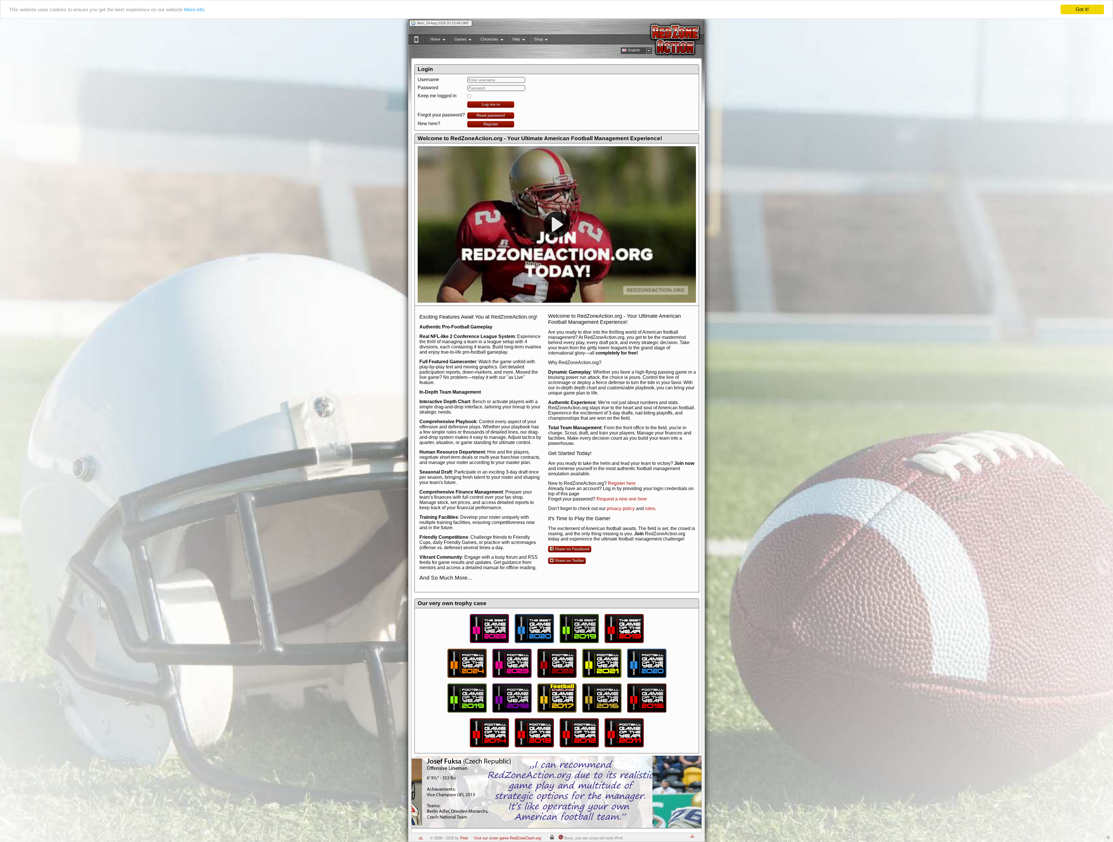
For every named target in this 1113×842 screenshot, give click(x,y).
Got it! (1082, 9)
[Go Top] (420, 838)
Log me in (491, 104)
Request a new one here (621, 498)
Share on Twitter (569, 560)
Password (428, 87)
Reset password (491, 115)
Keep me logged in (437, 95)
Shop (535, 40)
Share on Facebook (572, 549)
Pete (464, 838)
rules (650, 508)
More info (194, 9)
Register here (622, 483)
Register (490, 124)
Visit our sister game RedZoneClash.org (507, 838)
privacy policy (621, 508)
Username (428, 79)
